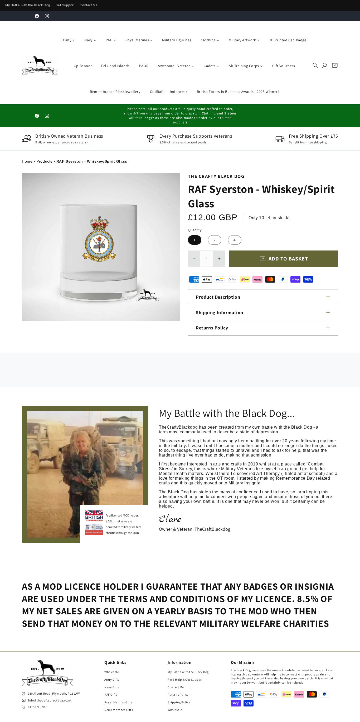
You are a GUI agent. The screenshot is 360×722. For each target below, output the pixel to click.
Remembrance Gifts (118, 710)
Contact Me (89, 5)
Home (27, 161)
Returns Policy (178, 695)
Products (44, 161)
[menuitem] (68, 39)
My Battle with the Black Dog (27, 5)
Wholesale (111, 672)
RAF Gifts (110, 695)
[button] (315, 65)
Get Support (65, 5)
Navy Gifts (111, 687)
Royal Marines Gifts (118, 702)
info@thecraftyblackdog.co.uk (50, 700)
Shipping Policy (179, 702)
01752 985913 (37, 707)
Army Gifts (111, 679)
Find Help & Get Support (185, 679)
